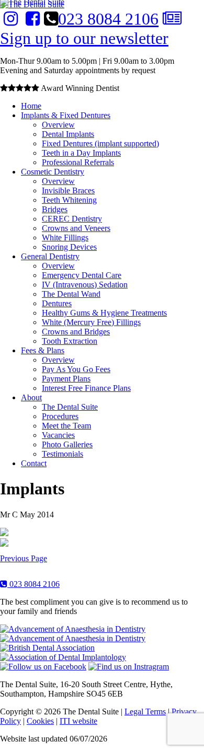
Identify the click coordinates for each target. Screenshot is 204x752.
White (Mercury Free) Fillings (91, 322)
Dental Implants (68, 134)
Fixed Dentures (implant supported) (100, 143)
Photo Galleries (67, 444)
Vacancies (58, 435)
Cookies (40, 720)
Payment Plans (66, 378)
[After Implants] (4, 543)
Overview (58, 124)
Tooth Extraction (69, 341)
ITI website (78, 720)
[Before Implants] (4, 533)
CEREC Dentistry (72, 218)
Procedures (60, 416)
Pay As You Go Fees (76, 369)
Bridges (54, 209)
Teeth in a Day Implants (81, 152)
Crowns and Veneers (76, 228)
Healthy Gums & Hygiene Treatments (104, 312)
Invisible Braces (68, 190)
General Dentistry (50, 256)
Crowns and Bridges (76, 331)
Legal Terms (145, 711)
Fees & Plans (42, 350)
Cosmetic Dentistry (52, 171)
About (31, 397)
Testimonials (62, 453)
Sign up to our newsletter (84, 38)
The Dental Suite (70, 406)
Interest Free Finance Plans (86, 388)
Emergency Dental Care (81, 275)
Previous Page (23, 558)
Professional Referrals (78, 162)
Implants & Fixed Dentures (65, 115)
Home (31, 105)
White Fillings (65, 237)
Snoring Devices (69, 246)
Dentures (57, 303)
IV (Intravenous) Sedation (85, 284)
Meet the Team (66, 425)
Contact (34, 463)
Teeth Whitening (69, 199)
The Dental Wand (71, 294)
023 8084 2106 (108, 18)
